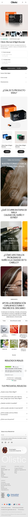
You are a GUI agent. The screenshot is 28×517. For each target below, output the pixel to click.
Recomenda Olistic (6, 485)
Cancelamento (5, 489)
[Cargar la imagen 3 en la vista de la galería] (13, 34)
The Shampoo (4, 477)
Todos (4, 320)
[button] (25, 2)
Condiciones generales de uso (8, 509)
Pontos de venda (5, 484)
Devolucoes (4, 488)
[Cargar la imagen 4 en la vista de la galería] (19, 34)
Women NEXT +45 (5, 469)
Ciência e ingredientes (20, 469)
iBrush (2, 475)
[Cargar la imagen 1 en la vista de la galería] (3, 34)
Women (3, 468)
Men (2, 471)
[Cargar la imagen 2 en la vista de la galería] (8, 34)
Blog (16, 472)
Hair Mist (3, 474)
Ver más (14, 354)
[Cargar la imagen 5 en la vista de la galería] (24, 34)
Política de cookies (6, 507)
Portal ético (21, 509)
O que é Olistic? (19, 468)
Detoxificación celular (15, 320)
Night (2, 472)
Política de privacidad (17, 507)
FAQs (16, 471)
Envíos (2, 486)
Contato (3, 482)
